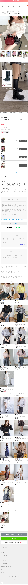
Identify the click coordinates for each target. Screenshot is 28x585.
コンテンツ (3, 549)
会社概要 (2, 569)
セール (16, 276)
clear (14, 579)
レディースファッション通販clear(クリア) (8, 11)
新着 (3, 7)
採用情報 (2, 572)
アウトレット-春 (23, 266)
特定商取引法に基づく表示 (6, 563)
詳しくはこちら (23, 216)
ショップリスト (4, 560)
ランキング (8, 7)
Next (26, 33)
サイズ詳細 (14, 172)
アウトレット (19, 11)
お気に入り (20, 7)
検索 (14, 7)
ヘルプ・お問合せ (4, 555)
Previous (1, 33)
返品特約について (23, 244)
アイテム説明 (6, 172)
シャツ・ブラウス (12, 272)
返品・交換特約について (5, 219)
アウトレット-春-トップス (6, 267)
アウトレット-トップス (6, 12)
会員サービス (3, 552)
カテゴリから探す (4, 547)
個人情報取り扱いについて (6, 566)
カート (25, 7)
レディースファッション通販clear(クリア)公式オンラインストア (14, 3)
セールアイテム (20, 276)
